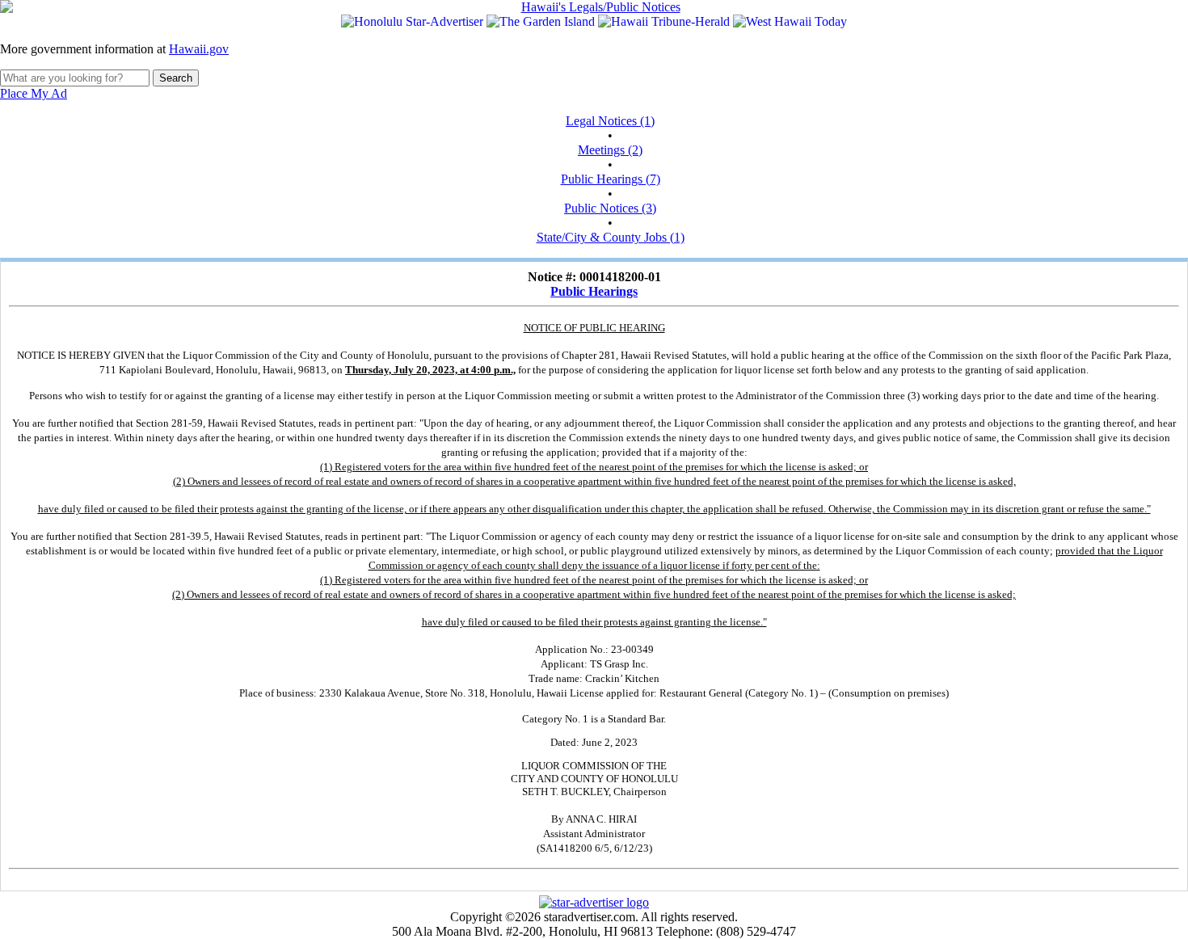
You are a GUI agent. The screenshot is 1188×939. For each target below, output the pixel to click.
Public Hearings (594, 291)
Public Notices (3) (610, 208)
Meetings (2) (610, 150)
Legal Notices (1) (610, 121)
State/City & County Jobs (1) (611, 237)
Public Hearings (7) (610, 179)
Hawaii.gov (199, 49)
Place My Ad (33, 93)
